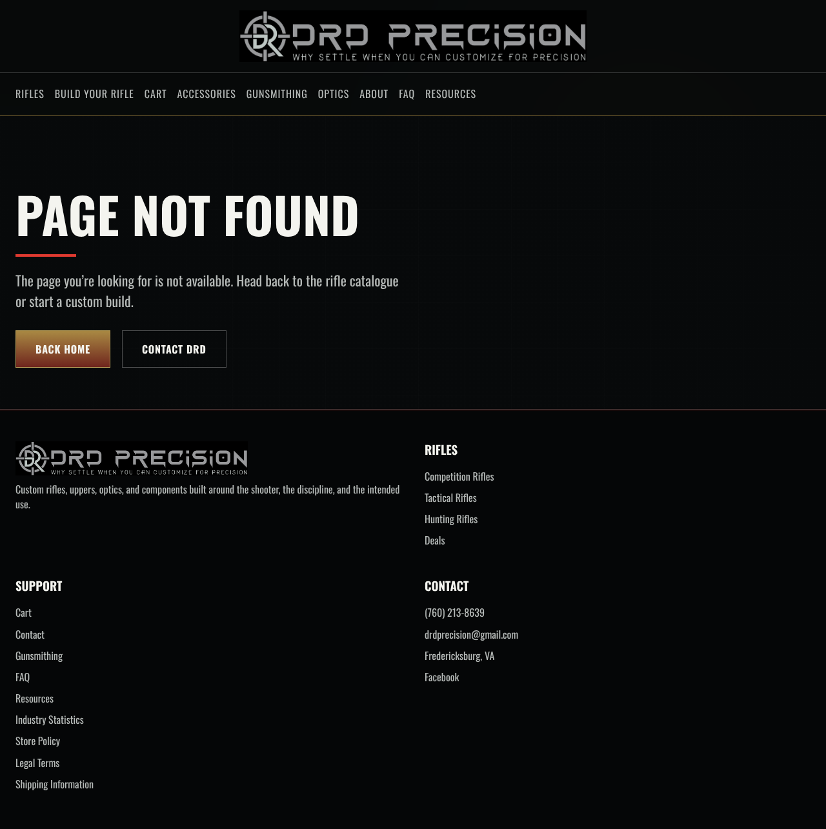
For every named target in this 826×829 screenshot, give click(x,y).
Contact (30, 634)
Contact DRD (174, 349)
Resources (450, 93)
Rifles (30, 93)
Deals (435, 540)
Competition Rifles (459, 476)
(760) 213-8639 (455, 612)
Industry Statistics (49, 719)
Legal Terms (37, 762)
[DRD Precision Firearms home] (413, 36)
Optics (333, 93)
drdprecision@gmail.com (471, 634)
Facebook (442, 677)
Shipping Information (54, 784)
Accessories (206, 93)
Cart (156, 93)
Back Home (62, 349)
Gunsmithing (277, 93)
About (373, 93)
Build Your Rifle (94, 93)
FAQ (407, 93)
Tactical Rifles (451, 497)
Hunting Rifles (451, 519)
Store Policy (37, 741)
